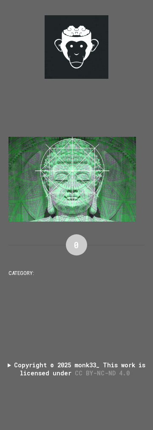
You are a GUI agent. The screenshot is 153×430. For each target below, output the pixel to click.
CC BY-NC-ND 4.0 (104, 373)
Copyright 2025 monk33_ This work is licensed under (79, 369)
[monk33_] (76, 47)
